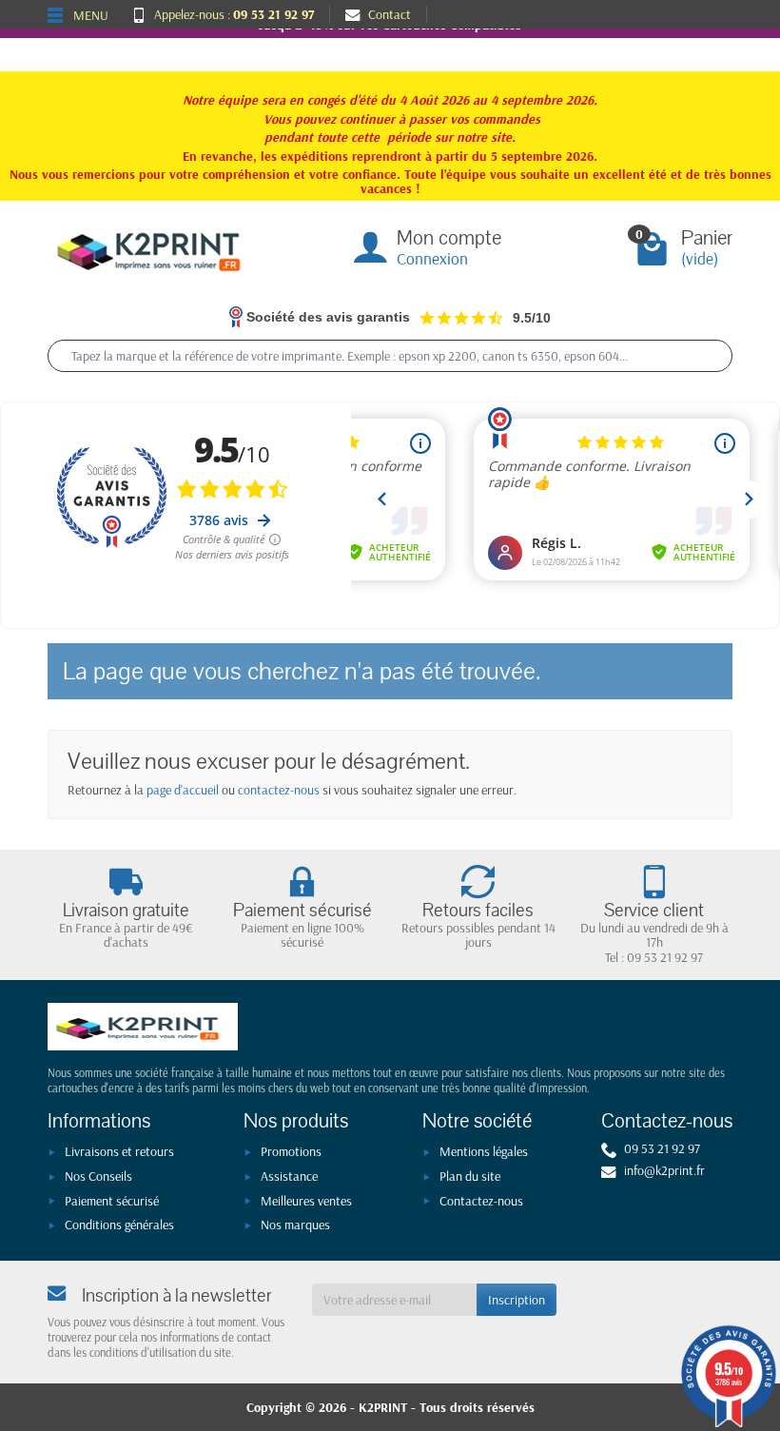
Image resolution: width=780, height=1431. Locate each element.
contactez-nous (279, 789)
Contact (389, 14)
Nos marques (295, 1224)
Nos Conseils (98, 1176)
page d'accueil (182, 789)
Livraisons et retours (119, 1151)
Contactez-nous (481, 1200)
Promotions (291, 1151)
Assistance (289, 1176)
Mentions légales (483, 1151)
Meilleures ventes (306, 1200)
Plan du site (469, 1176)
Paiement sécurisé (112, 1200)
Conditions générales (119, 1224)
